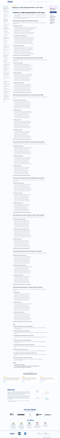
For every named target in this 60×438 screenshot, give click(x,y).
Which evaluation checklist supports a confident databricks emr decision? (7, 73)
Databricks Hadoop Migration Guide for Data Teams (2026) (53, 17)
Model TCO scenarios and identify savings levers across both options (22, 139)
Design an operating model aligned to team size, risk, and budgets (21, 284)
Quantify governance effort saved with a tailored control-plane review (22, 92)
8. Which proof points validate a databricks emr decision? (6, 99)
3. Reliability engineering (6, 44)
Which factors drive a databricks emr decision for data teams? (6, 11)
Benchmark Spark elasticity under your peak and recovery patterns (21, 175)
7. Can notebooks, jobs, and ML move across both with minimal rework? (7, 96)
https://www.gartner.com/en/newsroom (19, 364)
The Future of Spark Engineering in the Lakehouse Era (52, 20)
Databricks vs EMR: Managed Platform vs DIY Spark (6, 8)
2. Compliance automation (7, 24)
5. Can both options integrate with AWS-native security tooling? (7, 92)
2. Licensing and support (6, 32)
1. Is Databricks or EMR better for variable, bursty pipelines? (7, 82)
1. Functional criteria (6, 75)
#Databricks (13, 9)
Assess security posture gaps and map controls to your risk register (22, 212)
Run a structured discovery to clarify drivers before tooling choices (21, 55)
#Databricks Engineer (17, 9)
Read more (4, 381)
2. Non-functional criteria (6, 76)
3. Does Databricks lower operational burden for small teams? (6, 86)
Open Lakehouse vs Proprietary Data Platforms (52, 23)
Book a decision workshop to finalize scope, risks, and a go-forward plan (22, 321)
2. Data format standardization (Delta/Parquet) (5, 61)
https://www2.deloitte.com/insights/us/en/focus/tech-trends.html (22, 367)
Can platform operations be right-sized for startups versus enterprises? (7, 65)
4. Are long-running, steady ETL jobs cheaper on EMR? (6, 89)
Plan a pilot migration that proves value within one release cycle (21, 248)
